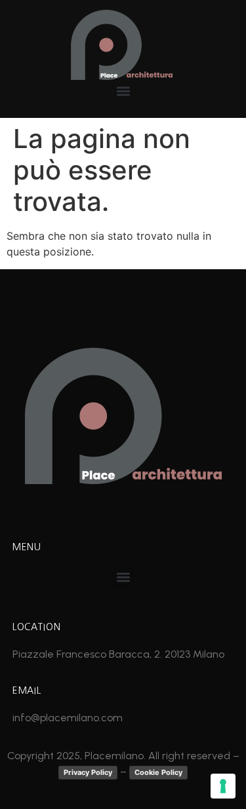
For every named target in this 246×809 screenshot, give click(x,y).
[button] (123, 91)
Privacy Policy (88, 772)
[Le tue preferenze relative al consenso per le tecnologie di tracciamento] (223, 786)
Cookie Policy (158, 772)
